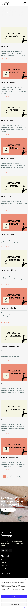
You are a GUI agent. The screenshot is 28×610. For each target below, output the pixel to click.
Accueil (5, 13)
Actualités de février (8, 270)
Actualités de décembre (10, 346)
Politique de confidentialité (8, 607)
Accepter (14, 596)
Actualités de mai (7, 158)
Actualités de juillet (8, 82)
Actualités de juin (7, 120)
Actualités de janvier (8, 308)
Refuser (14, 600)
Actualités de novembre (10, 384)
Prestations (4, 565)
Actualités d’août (7, 47)
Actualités (3, 560)
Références (4, 568)
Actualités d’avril (7, 196)
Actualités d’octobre (8, 420)
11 (19, 476)
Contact (3, 577)
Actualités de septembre (10, 458)
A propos (3, 562)
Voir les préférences (14, 604)
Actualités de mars (8, 234)
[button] (26, 580)
